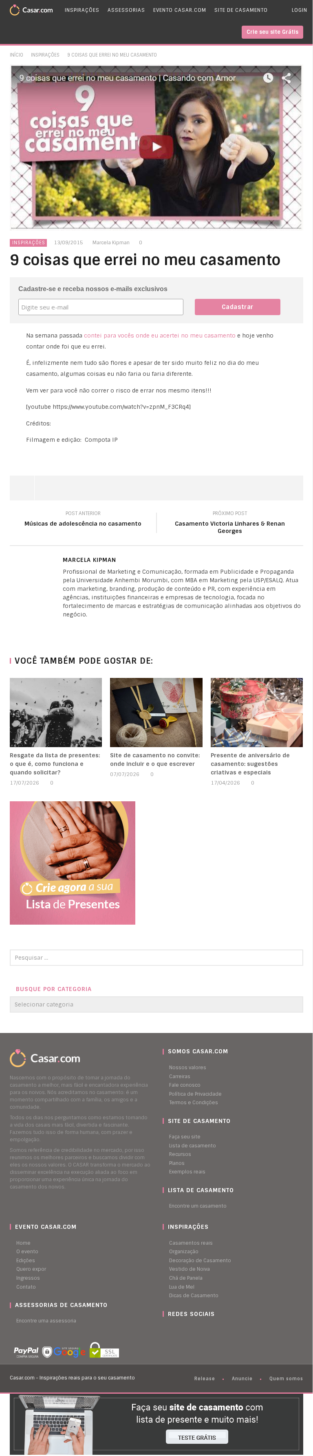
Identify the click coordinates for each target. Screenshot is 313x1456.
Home (23, 1243)
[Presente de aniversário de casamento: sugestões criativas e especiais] (257, 712)
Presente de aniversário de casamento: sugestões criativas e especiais (250, 764)
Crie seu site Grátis (272, 32)
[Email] (81, 628)
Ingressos (28, 1278)
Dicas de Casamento (193, 1295)
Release (204, 1378)
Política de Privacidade (195, 1094)
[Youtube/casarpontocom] (173, 1330)
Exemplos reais (187, 1172)
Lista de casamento (192, 1145)
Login (299, 10)
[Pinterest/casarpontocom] (169, 1330)
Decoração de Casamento (200, 1260)
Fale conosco (185, 1085)
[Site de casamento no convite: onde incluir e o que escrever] (156, 712)
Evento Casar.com (179, 10)
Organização (183, 1251)
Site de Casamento (241, 10)
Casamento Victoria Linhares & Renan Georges (230, 524)
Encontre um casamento (198, 1206)
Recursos (180, 1154)
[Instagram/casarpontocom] (165, 1330)
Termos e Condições (193, 1102)
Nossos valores (187, 1067)
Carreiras (179, 1076)
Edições (25, 1260)
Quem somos (286, 1378)
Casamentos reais (191, 1243)
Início (16, 55)
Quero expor (31, 1269)
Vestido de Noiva (189, 1269)
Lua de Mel (181, 1287)
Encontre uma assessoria (46, 1321)
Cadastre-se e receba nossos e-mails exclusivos (93, 288)
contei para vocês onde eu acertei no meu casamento (160, 335)
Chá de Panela (186, 1278)
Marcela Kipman (111, 242)
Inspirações (82, 10)
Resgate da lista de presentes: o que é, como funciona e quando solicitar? (55, 764)
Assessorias (126, 10)
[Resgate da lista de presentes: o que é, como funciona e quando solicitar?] (56, 712)
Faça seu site (185, 1137)
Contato (26, 1287)
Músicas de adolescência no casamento (82, 520)
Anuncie (242, 1378)
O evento (27, 1251)
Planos (177, 1163)
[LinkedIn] (65, 628)
